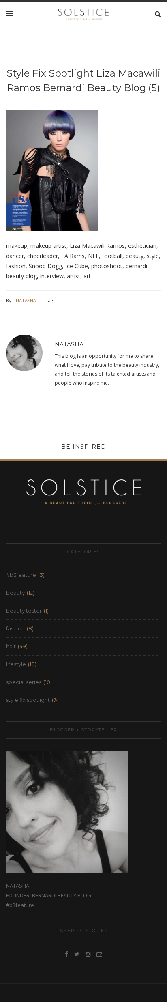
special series (23, 682)
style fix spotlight (28, 700)
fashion (15, 628)
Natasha (26, 300)
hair (11, 646)
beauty (15, 592)
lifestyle (16, 664)
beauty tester (24, 610)
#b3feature (21, 575)
